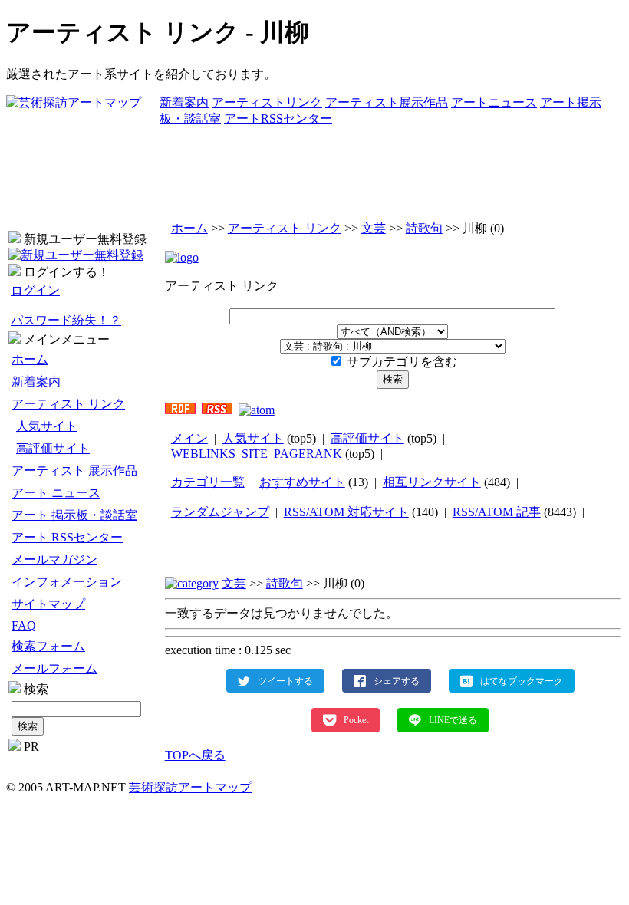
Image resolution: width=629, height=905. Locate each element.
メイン (189, 438)
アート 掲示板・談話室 (74, 515)
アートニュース (494, 102)
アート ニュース (56, 492)
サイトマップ (48, 603)
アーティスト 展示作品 (74, 470)
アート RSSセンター (67, 537)
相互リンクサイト (432, 482)
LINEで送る (453, 720)
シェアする (397, 680)
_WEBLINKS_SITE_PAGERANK (253, 453)
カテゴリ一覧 (208, 482)
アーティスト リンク (68, 403)
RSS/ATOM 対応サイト (346, 511)
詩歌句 (424, 228)
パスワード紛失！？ (66, 320)
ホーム (30, 359)
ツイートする (285, 680)
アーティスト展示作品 (386, 102)
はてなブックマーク (521, 680)
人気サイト (46, 426)
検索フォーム (48, 646)
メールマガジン (54, 559)
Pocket (356, 720)
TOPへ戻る (195, 755)
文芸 (373, 228)
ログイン (35, 290)
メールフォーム (54, 668)
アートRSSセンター (278, 118)
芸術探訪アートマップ (190, 787)
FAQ (24, 625)
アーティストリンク (267, 102)
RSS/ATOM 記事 (497, 511)
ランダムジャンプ (220, 511)
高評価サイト (53, 448)
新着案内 (184, 102)
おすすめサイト (302, 482)
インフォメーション (67, 581)
